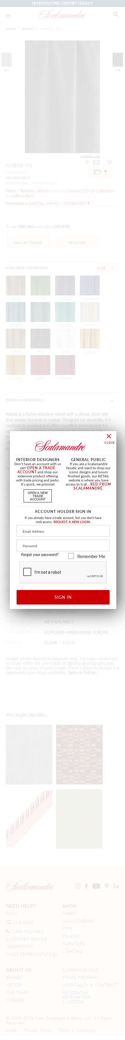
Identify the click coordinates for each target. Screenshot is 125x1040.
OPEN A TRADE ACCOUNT (36, 469)
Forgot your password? (40, 554)
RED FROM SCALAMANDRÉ (92, 486)
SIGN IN (63, 597)
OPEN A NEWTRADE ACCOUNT (38, 495)
